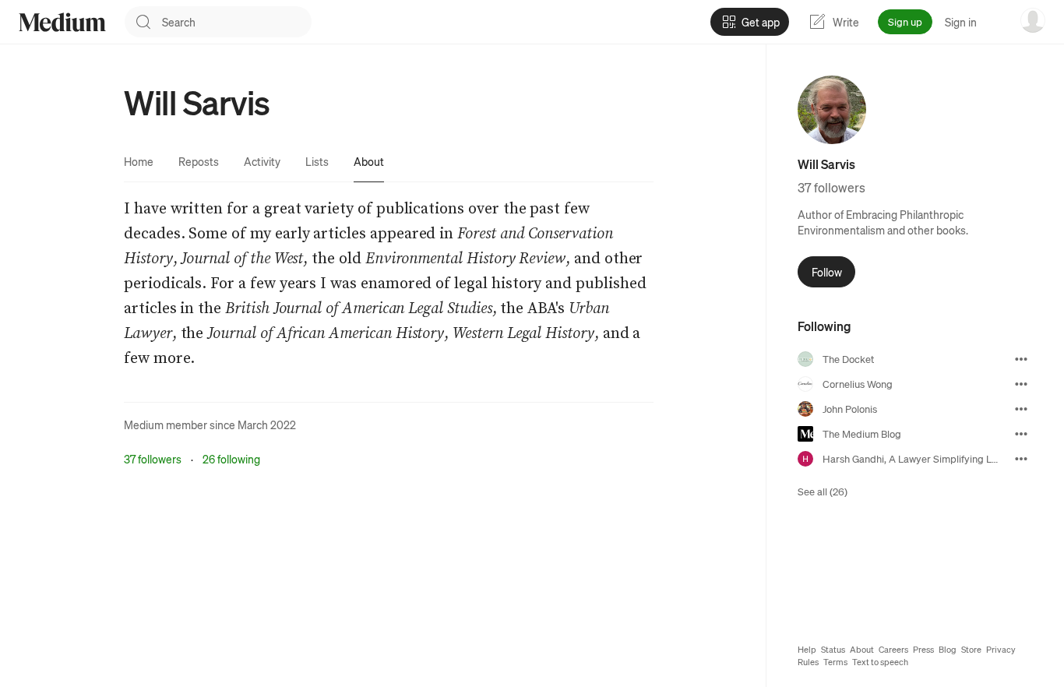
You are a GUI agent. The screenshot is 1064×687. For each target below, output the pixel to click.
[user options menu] (1032, 20)
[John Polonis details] (1021, 408)
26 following (231, 459)
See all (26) (822, 491)
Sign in (961, 22)
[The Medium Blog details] (1021, 433)
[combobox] (237, 21)
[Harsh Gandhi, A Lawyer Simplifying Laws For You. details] (1021, 458)
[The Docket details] (1021, 359)
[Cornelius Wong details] (1021, 384)
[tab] (138, 161)
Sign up (905, 21)
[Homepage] (62, 22)
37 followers (152, 459)
